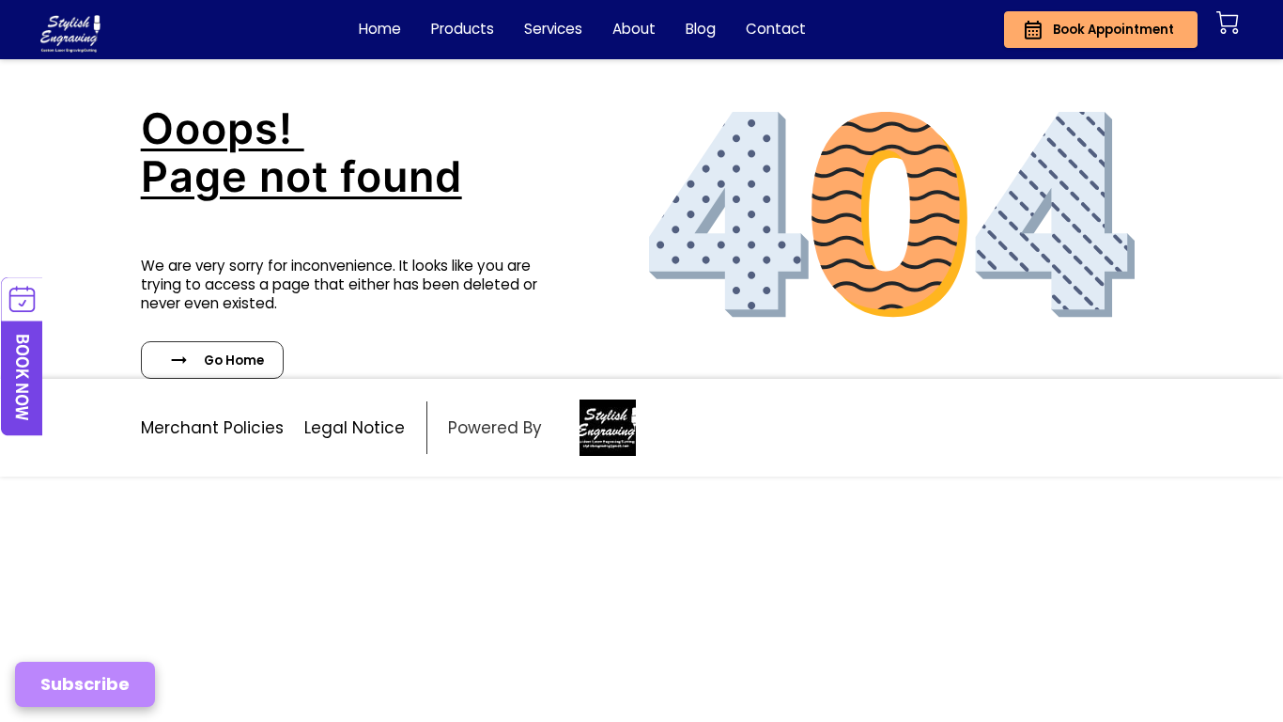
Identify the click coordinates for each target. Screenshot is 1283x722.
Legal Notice (354, 427)
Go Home (234, 360)
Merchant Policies (212, 427)
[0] (1227, 22)
